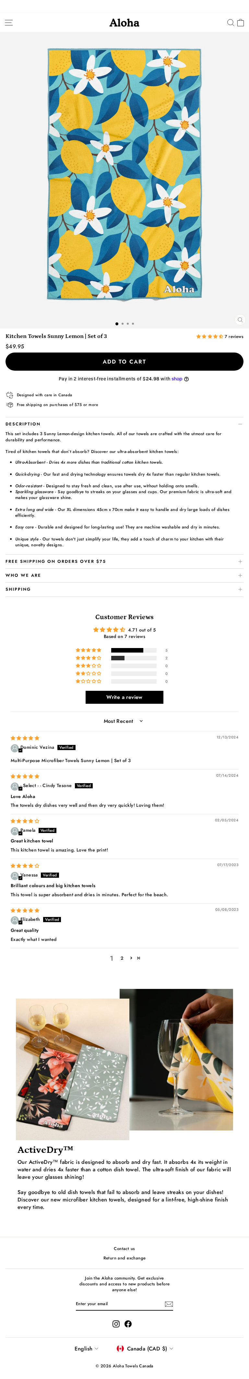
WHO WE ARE (23, 575)
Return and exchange (124, 1258)
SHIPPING (18, 589)
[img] (25, 738)
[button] (210, 336)
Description (23, 424)
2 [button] (122, 958)
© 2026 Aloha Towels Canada (124, 1366)
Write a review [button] (124, 697)
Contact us (124, 1249)
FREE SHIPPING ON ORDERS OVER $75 (56, 561)
